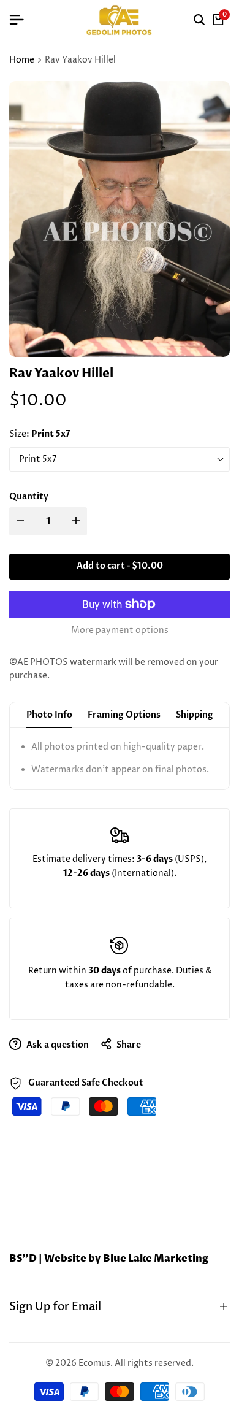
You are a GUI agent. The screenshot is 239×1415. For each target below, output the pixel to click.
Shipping (194, 715)
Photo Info (49, 715)
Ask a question (57, 1045)
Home (21, 60)
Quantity (28, 496)
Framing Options (124, 715)
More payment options (120, 630)
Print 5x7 (37, 459)
